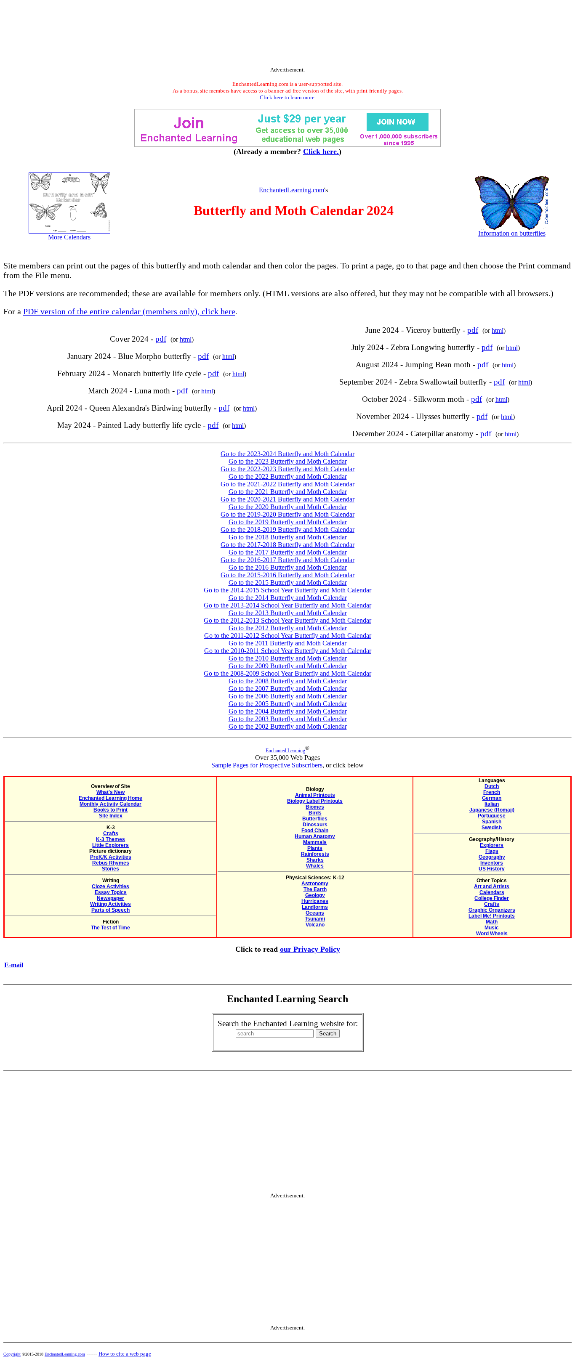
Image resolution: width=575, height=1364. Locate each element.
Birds (315, 813)
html (186, 339)
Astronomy (314, 883)
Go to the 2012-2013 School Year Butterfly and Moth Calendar (287, 620)
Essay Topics (111, 892)
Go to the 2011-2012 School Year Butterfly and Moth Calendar (287, 635)
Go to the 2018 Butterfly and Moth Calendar (288, 537)
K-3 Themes (110, 839)
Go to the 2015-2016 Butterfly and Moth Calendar (287, 575)
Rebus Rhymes (110, 863)
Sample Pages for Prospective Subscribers (266, 765)
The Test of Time (110, 928)
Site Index (110, 816)
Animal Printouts (315, 795)
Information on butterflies (512, 233)
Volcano (315, 925)
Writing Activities (110, 904)
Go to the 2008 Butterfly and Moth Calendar (288, 681)
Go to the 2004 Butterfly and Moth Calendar (288, 711)
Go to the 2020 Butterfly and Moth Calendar (288, 506)
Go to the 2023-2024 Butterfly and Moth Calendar (287, 453)
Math (492, 922)
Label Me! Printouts (492, 916)
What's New (110, 792)
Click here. (321, 151)
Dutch (491, 786)
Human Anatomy (315, 836)
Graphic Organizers (492, 910)
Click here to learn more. (288, 97)
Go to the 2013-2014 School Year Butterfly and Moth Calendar (287, 605)
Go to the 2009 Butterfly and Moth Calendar (288, 665)
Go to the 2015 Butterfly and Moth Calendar (288, 582)
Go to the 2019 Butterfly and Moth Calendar (288, 521)
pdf (160, 338)
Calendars (491, 892)
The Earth (315, 889)
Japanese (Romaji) (491, 810)
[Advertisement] (287, 34)
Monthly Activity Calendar (110, 804)
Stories (110, 869)
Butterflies (314, 819)
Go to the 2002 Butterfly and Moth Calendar (288, 726)
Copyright (12, 1354)
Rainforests (315, 854)
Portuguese (492, 816)
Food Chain (314, 830)
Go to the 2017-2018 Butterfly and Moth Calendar (287, 544)
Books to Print (110, 810)
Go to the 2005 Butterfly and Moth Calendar (288, 703)
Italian (491, 804)
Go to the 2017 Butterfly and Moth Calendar (288, 552)
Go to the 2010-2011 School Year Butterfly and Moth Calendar (287, 650)
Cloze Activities (110, 886)
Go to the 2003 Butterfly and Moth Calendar (288, 718)
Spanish (491, 822)
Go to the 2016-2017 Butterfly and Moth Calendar (287, 559)
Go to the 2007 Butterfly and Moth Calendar (288, 688)
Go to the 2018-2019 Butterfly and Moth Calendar (287, 529)
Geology (315, 895)
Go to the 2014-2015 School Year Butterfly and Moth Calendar (287, 590)
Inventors (491, 863)
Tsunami (315, 919)
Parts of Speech (110, 910)
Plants (314, 848)
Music (491, 928)
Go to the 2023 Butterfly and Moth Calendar (288, 461)
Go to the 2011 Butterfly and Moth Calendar (287, 643)
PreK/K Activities (110, 857)
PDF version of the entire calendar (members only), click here (129, 311)
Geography (492, 857)
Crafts (110, 833)
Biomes (315, 807)
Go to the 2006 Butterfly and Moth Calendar (288, 696)
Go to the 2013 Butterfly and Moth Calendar (288, 612)
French (491, 792)
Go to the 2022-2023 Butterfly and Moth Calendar (287, 468)
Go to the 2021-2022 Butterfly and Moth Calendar (287, 484)
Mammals (315, 842)
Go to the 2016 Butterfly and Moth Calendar (288, 567)
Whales (315, 866)
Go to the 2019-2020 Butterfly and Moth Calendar (287, 514)
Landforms (315, 907)
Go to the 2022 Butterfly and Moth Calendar (288, 476)
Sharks (315, 860)
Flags (491, 851)
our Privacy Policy (310, 949)
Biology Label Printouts (315, 801)
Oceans (315, 913)
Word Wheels (492, 934)
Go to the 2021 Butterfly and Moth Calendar (288, 491)
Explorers (491, 845)
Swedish (492, 828)
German (491, 798)
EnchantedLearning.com (291, 190)
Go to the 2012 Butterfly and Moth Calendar (288, 628)
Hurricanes (314, 901)
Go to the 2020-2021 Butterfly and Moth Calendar (287, 499)
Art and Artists (491, 886)
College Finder (491, 898)
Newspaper (110, 898)
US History (492, 869)
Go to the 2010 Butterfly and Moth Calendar (288, 658)
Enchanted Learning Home (110, 798)
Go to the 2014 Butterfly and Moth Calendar (288, 597)
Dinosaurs (315, 825)
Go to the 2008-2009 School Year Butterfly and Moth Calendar (287, 673)
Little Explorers (110, 845)
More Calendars (69, 237)
